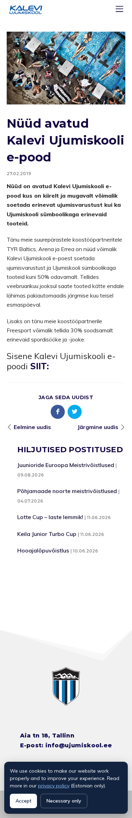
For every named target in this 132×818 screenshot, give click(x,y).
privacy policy (53, 785)
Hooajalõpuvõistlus (43, 550)
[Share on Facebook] (58, 412)
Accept (23, 801)
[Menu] (120, 10)
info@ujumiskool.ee (78, 745)
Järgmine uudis (97, 426)
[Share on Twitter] (75, 412)
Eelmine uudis (32, 426)
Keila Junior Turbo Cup (46, 533)
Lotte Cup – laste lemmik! (50, 516)
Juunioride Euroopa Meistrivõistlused (65, 464)
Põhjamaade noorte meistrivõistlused (67, 490)
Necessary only (63, 801)
